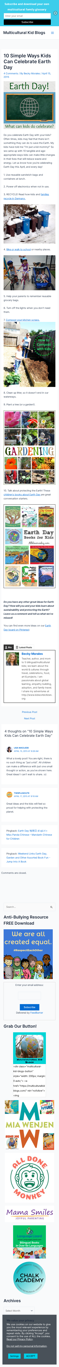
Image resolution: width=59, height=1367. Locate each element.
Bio (10, 647)
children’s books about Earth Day (22, 494)
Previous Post (29, 712)
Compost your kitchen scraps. (23, 319)
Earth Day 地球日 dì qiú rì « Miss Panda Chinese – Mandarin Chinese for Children (29, 834)
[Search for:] (29, 906)
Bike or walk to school (18, 249)
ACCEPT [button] (30, 1356)
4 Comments (11, 73)
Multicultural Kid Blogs (24, 32)
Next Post (29, 718)
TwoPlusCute (21, 793)
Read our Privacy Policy (20, 1339)
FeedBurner (36, 1012)
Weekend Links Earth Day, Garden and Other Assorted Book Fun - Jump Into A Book (28, 857)
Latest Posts (25, 647)
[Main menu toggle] (52, 32)
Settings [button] (14, 1356)
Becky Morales (32, 653)
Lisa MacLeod (21, 748)
